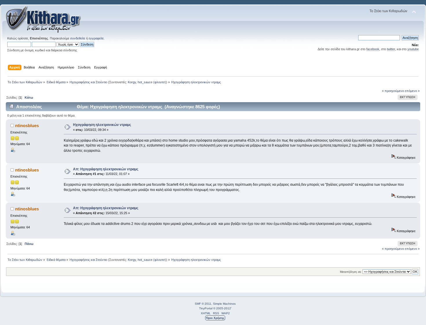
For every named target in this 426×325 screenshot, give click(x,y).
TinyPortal (205, 308)
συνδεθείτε (77, 38)
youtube (413, 49)
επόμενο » (412, 91)
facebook (372, 49)
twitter (391, 49)
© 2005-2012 (222, 308)
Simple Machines (224, 303)
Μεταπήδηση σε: (351, 271)
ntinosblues (27, 125)
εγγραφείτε (96, 38)
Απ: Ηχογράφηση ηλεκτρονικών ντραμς (105, 169)
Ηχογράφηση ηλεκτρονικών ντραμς (102, 125)
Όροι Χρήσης (215, 317)
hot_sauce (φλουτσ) (152, 82)
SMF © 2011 (203, 303)
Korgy (132, 82)
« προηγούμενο (393, 91)
